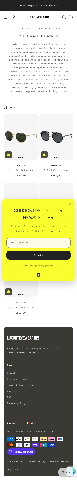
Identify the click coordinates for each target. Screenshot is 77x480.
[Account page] (13, 17)
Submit (38, 255)
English (12, 422)
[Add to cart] (8, 154)
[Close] (70, 203)
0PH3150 (56, 165)
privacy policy (44, 265)
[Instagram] (38, 275)
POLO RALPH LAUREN (49, 28)
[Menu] (6, 17)
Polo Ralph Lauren (21, 170)
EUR (33, 422)
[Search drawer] (64, 17)
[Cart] (70, 17)
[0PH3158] (21, 137)
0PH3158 (21, 165)
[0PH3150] (56, 137)
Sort (13, 107)
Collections (24, 28)
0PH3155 (21, 302)
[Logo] (38, 17)
